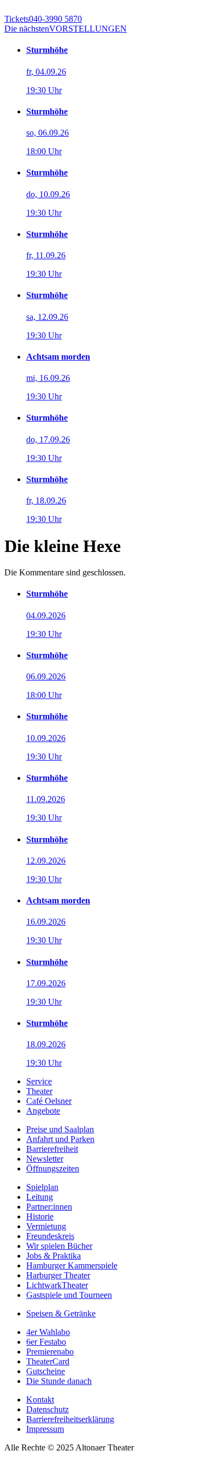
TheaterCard (47, 1361)
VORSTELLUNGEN (65, 28)
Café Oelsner (49, 1101)
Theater (39, 1091)
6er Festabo (46, 1341)
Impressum (45, 1429)
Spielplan (42, 1187)
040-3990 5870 (43, 18)
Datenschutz (47, 1409)
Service (39, 1081)
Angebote (43, 1110)
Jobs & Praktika (53, 1255)
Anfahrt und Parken (60, 1139)
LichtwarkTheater (57, 1285)
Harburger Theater (58, 1275)
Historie (40, 1216)
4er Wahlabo (48, 1332)
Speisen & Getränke (61, 1313)
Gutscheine (45, 1371)
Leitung (39, 1196)
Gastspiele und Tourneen (69, 1295)
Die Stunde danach (59, 1381)
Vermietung (46, 1226)
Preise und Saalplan (60, 1129)
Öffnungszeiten (52, 1168)
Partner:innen (49, 1206)
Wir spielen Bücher (59, 1245)
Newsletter (44, 1158)
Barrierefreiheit (52, 1149)
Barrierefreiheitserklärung (70, 1419)
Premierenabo (50, 1351)
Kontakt (40, 1399)
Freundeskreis (50, 1236)
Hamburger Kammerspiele (71, 1265)
